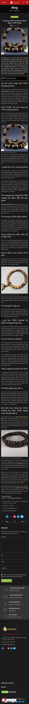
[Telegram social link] (22, 516)
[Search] (23, 2)
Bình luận (4, 537)
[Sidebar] (2, 319)
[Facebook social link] (7, 516)
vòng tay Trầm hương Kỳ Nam (15, 58)
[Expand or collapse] (26, 78)
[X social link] (10, 516)
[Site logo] (14, 2)
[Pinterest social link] (14, 516)
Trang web (3, 568)
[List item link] (14, 642)
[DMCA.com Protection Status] (9, 692)
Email (3, 561)
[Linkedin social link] (18, 516)
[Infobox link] (14, 610)
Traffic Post (17, 10)
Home (10, 10)
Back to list (14, 521)
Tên (2, 555)
